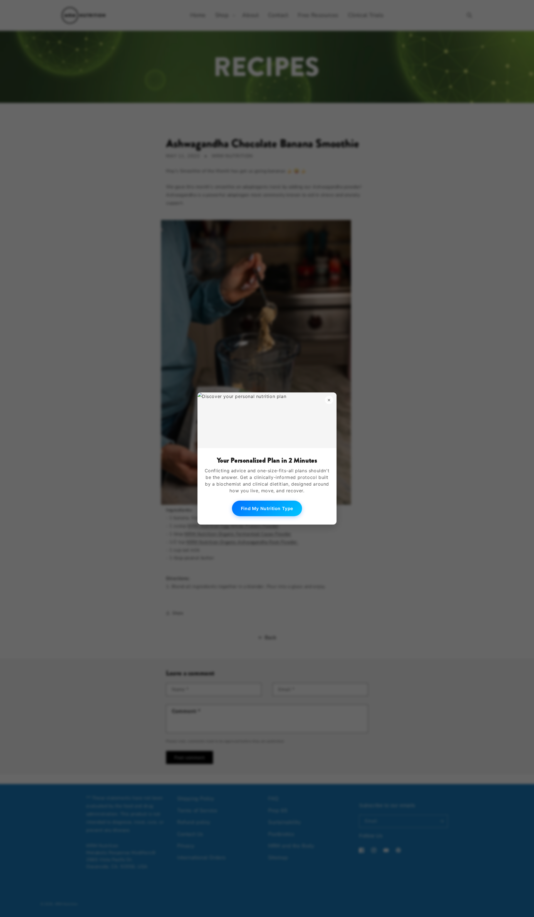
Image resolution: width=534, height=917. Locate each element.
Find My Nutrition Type (267, 508)
